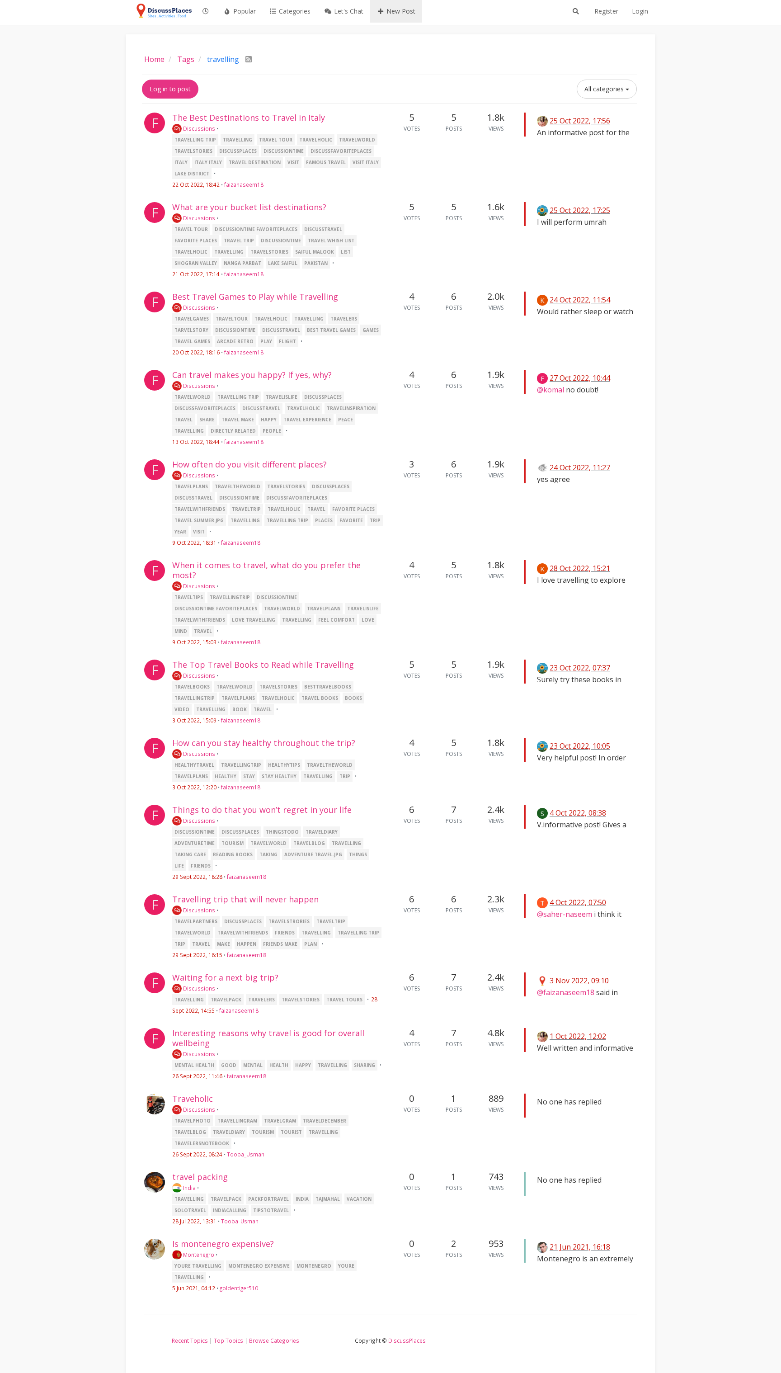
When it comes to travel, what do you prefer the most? (266, 570)
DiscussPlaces (407, 1340)
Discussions (198, 128)
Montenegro (198, 1254)
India (189, 1187)
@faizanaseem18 (565, 992)
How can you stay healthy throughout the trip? (263, 742)
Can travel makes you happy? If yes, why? (252, 374)
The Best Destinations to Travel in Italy (248, 117)
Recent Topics (190, 1340)
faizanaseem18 (243, 184)
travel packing (200, 1176)
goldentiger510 (239, 1288)
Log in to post (170, 89)
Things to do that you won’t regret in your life (262, 809)
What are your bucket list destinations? (249, 207)
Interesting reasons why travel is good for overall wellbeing (268, 1038)
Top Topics (228, 1340)
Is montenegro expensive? (223, 1243)
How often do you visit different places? (249, 464)
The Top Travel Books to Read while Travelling (263, 664)
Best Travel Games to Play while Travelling (255, 296)
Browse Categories (274, 1340)
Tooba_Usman (245, 1154)
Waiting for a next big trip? (225, 977)
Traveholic (192, 1098)
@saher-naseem (564, 914)
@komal (550, 390)
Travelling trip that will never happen (245, 899)
